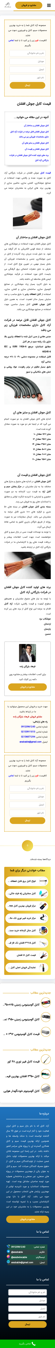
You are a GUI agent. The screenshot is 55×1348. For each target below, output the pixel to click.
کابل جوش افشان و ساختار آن (36, 125)
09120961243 (28, 727)
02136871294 (28, 737)
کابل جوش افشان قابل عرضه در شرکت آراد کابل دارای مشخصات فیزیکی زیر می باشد (29, 134)
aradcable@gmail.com (30, 742)
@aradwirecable (19, 1257)
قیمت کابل (45, 173)
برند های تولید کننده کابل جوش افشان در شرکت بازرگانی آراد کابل (29, 158)
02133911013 (28, 732)
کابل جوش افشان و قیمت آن (37, 149)
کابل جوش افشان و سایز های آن (35, 143)
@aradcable (17, 1252)
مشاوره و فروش (28, 5)
